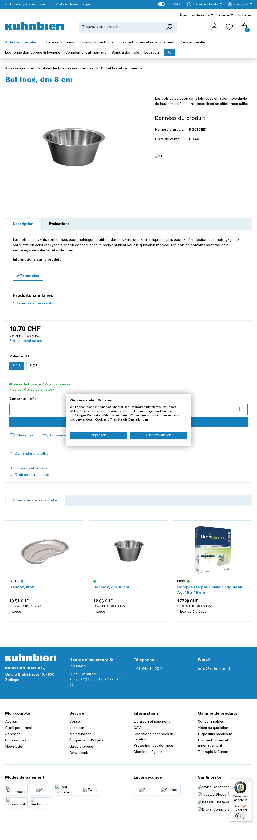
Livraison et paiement (152, 722)
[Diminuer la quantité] (17, 409)
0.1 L (17, 365)
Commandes (15, 740)
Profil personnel (18, 728)
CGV (137, 728)
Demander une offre (31, 454)
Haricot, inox (21, 587)
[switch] (240, 816)
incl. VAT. (169, 4)
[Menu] (249, 781)
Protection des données (154, 746)
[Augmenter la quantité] (239, 409)
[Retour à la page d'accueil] (34, 26)
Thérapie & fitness (213, 752)
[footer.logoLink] (30, 657)
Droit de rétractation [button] (31, 475)
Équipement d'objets (86, 740)
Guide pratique (81, 747)
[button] (28, 276)
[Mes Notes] (229, 27)
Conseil (75, 722)
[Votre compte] (214, 27)
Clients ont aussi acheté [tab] (35, 500)
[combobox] (120, 27)
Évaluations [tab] (59, 224)
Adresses (12, 734)
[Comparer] (77, 539)
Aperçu (11, 722)
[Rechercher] (169, 27)
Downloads (79, 753)
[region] (75, 146)
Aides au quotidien (213, 728)
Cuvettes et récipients (34, 303)
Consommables (211, 722)
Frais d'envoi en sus (26, 341)
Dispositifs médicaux (215, 734)
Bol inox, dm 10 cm (111, 587)
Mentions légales (148, 752)
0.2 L (34, 365)
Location (76, 728)
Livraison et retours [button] (30, 468)
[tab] (23, 224)
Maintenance (80, 734)
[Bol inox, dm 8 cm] (75, 146)
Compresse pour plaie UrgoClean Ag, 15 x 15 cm (209, 590)
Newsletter (14, 747)
